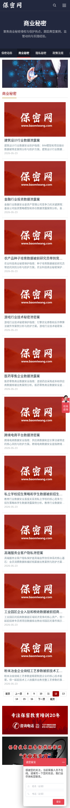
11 (48, 693)
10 (41, 693)
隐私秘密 (41, 52)
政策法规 (58, 52)
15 (24, 699)
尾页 (52, 699)
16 (32, 699)
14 (16, 699)
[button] (64, 5)
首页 (7, 693)
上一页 (18, 693)
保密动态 (6, 52)
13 (63, 693)
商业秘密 (23, 52)
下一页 (41, 699)
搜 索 (55, 5)
